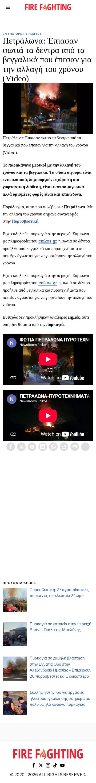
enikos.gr (47, 241)
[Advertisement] (48, 522)
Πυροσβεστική (25, 221)
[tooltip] (10, 446)
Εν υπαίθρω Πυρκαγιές (22, 33)
